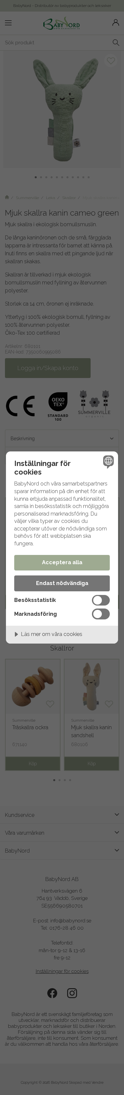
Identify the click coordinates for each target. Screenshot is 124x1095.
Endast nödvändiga (62, 583)
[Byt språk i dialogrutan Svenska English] (107, 461)
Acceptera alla (62, 562)
